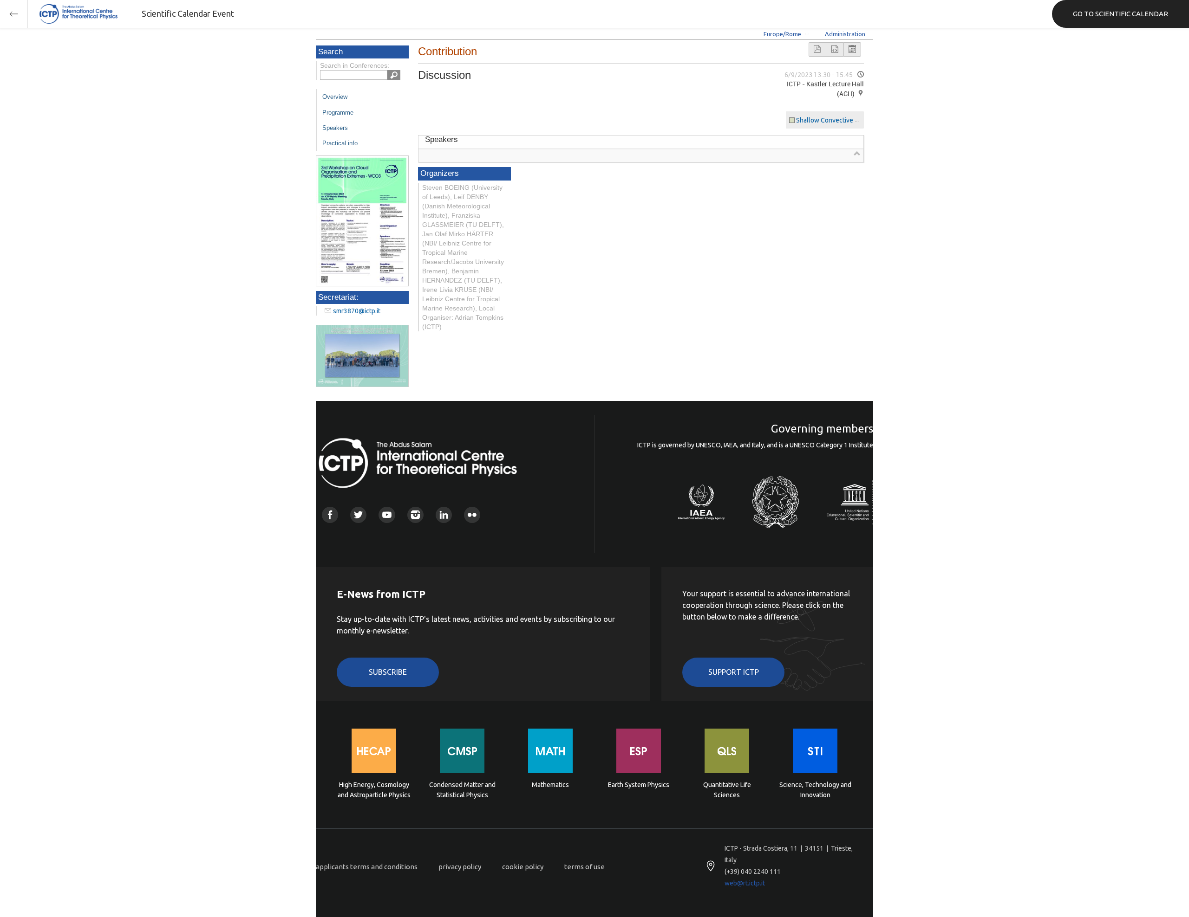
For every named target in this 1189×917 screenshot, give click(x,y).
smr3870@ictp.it (356, 311)
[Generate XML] (834, 49)
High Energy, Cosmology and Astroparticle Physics (374, 790)
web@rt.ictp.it (745, 883)
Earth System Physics (638, 784)
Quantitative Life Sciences (727, 790)
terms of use (584, 867)
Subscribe (388, 672)
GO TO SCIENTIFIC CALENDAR (1120, 14)
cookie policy (522, 867)
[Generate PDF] (817, 49)
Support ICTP (733, 672)
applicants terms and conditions (367, 867)
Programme (337, 112)
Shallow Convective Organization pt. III (851, 120)
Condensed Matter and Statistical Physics (462, 790)
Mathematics (550, 784)
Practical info (340, 143)
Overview (334, 96)
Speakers (335, 127)
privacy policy (459, 867)
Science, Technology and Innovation (815, 790)
